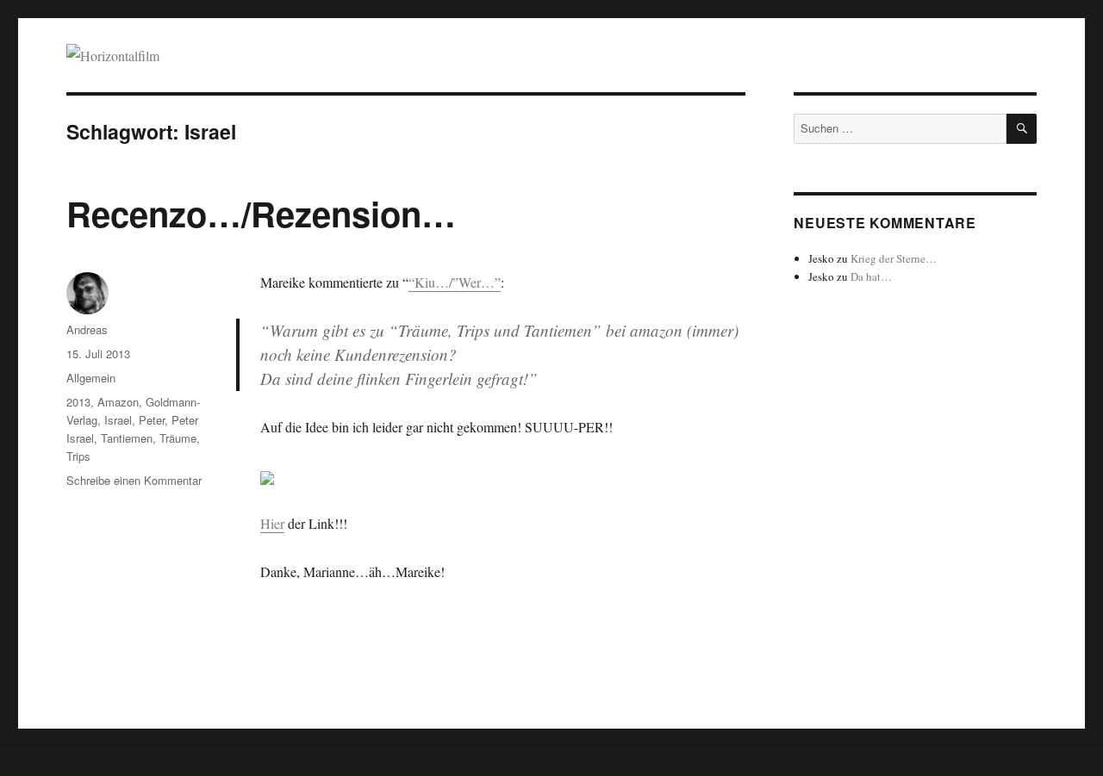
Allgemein (90, 377)
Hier (272, 523)
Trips (78, 456)
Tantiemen (127, 438)
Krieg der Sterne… (894, 258)
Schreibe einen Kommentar (134, 480)
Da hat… (871, 276)
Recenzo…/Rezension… (261, 213)
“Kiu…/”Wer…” (454, 282)
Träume (177, 438)
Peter (152, 420)
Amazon (118, 402)
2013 (78, 402)
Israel (118, 420)
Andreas (87, 329)
